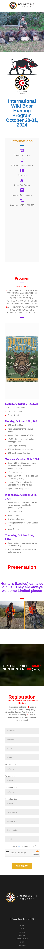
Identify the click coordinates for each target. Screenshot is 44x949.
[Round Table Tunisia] (22, 5)
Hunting (22, 935)
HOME (22, 925)
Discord (22, 945)
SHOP (22, 942)
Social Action (22, 939)
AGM (22, 929)
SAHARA (22, 932)
